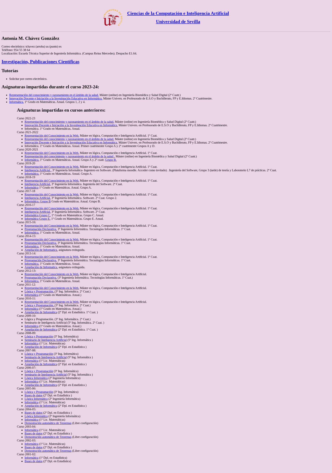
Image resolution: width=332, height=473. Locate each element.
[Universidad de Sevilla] (112, 26)
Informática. (16, 102)
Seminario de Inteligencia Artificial (46, 340)
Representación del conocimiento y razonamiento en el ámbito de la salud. (54, 95)
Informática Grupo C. (38, 215)
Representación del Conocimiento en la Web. (52, 135)
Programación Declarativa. (41, 229)
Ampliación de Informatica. (41, 250)
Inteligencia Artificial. (38, 184)
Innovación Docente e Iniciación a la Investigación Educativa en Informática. (55, 98)
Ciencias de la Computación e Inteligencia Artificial (178, 13)
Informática (31, 187)
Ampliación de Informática (41, 312)
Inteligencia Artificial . (38, 170)
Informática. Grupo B (38, 201)
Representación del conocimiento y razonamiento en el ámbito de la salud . (70, 156)
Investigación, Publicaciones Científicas (40, 61)
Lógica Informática (36, 378)
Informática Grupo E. (38, 218)
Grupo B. (111, 159)
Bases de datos (33, 395)
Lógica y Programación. (40, 291)
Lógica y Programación (39, 336)
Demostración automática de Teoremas (48, 423)
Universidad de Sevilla (178, 21)
